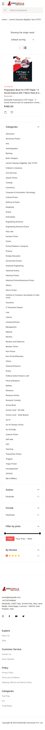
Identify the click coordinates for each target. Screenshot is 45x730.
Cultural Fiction (12, 197)
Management (11, 327)
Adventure (10, 134)
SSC (7, 444)
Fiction (8, 241)
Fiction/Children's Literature (17, 246)
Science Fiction (12, 434)
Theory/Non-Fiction (14, 454)
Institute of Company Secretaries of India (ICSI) (22, 296)
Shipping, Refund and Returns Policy (17, 682)
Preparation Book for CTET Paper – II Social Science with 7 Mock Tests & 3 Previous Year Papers (21, 93)
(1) (24, 556)
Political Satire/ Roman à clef (17, 376)
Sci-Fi (8, 420)
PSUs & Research (13, 381)
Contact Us (6, 654)
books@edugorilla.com (11, 597)
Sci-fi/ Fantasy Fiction (15, 425)
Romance (9, 390)
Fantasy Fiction (12, 236)
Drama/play (10, 217)
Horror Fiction (11, 290)
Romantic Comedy (13, 400)
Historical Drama (12, 270)
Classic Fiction (11, 178)
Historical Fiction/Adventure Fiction (20, 280)
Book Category (12, 158)
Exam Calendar (8, 659)
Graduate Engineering (15, 266)
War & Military (11, 478)
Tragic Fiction (11, 464)
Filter (10, 538)
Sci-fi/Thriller (11, 429)
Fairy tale (9, 231)
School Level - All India (15, 410)
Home (4, 19)
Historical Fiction (12, 275)
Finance (9, 251)
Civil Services (11, 173)
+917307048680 (9, 600)
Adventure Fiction (13, 139)
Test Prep (6, 696)
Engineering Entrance (14, 222)
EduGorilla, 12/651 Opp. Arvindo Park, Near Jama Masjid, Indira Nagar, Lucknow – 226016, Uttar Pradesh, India (22, 606)
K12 (3, 701)
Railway (9, 385)
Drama (8, 212)
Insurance (10, 302)
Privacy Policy (7, 672)
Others (8, 361)
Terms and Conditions (11, 677)
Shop (4, 640)
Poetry (8, 371)
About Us (5, 636)
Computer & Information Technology (20, 192)
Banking (9, 153)
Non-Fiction (10, 351)
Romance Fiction (12, 395)
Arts (7, 143)
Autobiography (12, 148)
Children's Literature (14, 168)
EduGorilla (8, 96)
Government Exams (14, 261)
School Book (11, 405)
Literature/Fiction (13, 322)
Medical (9, 332)
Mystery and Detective (15, 342)
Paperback (8, 87)
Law (7, 312)
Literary (9, 317)
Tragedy (9, 459)
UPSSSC (9, 473)
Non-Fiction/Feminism (14, 356)
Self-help (9, 439)
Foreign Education (13, 256)
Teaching (9, 449)
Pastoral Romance (13, 366)
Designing (10, 207)
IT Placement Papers (14, 307)
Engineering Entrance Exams (17, 227)
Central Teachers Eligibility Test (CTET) (22, 163)
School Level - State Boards (17, 415)
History (9, 285)
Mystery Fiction (12, 346)
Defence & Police (13, 202)
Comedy (9, 183)
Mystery (9, 337)
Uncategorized (12, 469)
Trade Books (7, 706)
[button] (3, 3)
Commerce (10, 187)
